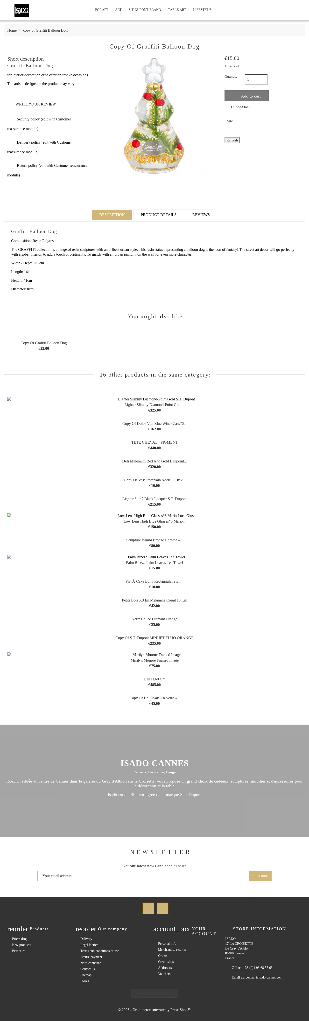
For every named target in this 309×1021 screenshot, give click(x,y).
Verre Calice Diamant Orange (154, 619)
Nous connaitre (90, 963)
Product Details (158, 215)
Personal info (167, 943)
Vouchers (164, 974)
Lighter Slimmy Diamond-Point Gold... (154, 405)
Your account (204, 931)
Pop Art (101, 10)
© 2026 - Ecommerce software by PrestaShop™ (154, 1010)
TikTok (162, 908)
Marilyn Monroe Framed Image (155, 660)
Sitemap (85, 975)
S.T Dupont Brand (145, 10)
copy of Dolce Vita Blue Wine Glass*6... (154, 423)
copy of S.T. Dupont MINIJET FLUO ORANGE (154, 638)
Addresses (165, 968)
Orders (162, 956)
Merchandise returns (172, 949)
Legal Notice (89, 945)
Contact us (87, 969)
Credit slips (166, 962)
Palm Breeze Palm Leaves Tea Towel (154, 562)
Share (240, 120)
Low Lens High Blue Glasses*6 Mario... (155, 521)
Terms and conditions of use (99, 951)
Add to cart (250, 96)
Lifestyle (202, 10)
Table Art (177, 10)
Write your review (31, 104)
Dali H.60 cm (154, 679)
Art (118, 10)
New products (21, 945)
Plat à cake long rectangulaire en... (154, 581)
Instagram (148, 908)
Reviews (201, 215)
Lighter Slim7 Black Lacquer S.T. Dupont (154, 499)
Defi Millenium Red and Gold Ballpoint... (154, 461)
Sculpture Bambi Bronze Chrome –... (154, 540)
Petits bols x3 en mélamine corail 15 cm (154, 600)
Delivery (86, 939)
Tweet (252, 120)
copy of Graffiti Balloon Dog (44, 343)
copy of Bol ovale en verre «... (154, 698)
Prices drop (20, 939)
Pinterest (265, 120)
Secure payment (91, 957)
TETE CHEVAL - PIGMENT (154, 442)
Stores (84, 981)
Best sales (18, 951)
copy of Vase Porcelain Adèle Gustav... (154, 480)
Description (112, 215)
